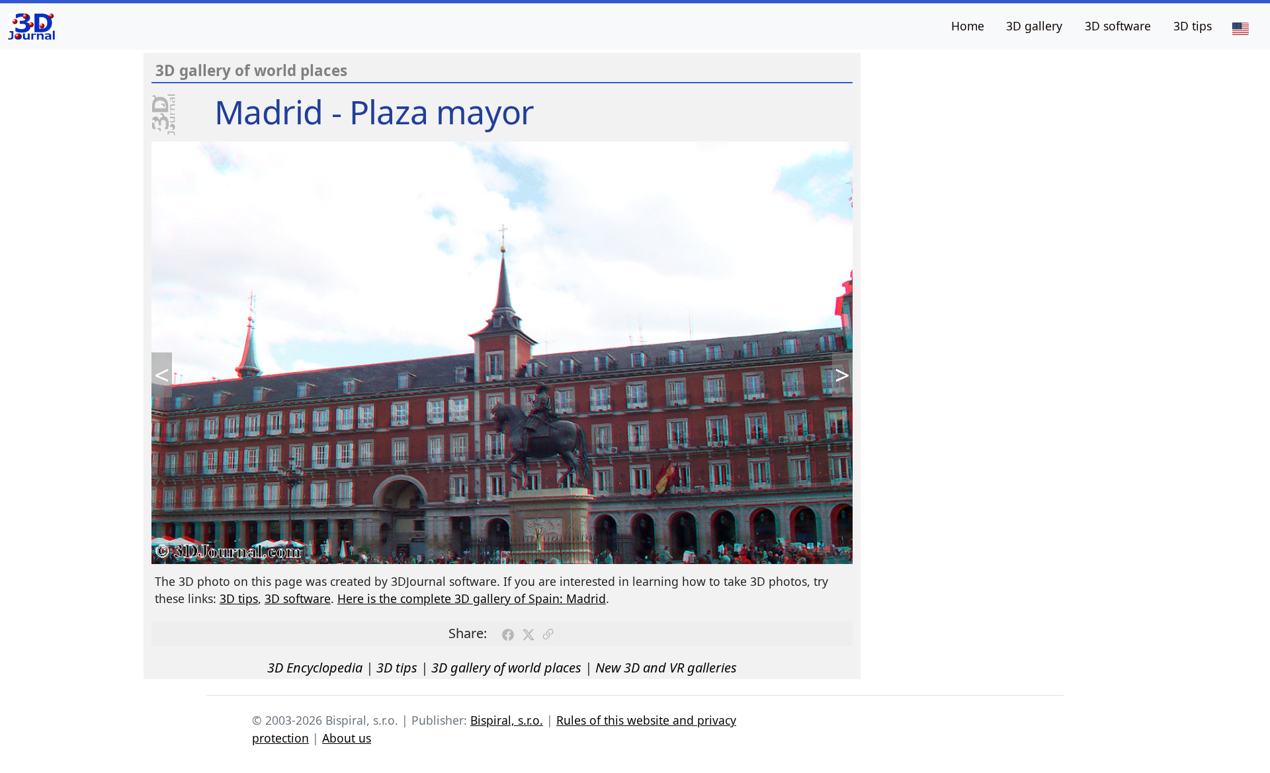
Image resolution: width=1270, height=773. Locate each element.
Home (967, 26)
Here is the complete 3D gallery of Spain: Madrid (471, 598)
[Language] (1240, 28)
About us (346, 738)
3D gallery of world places (506, 667)
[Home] (31, 26)
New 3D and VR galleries (666, 667)
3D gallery (1034, 26)
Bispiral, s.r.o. (506, 720)
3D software (1118, 26)
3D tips (1192, 26)
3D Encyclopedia (314, 667)
